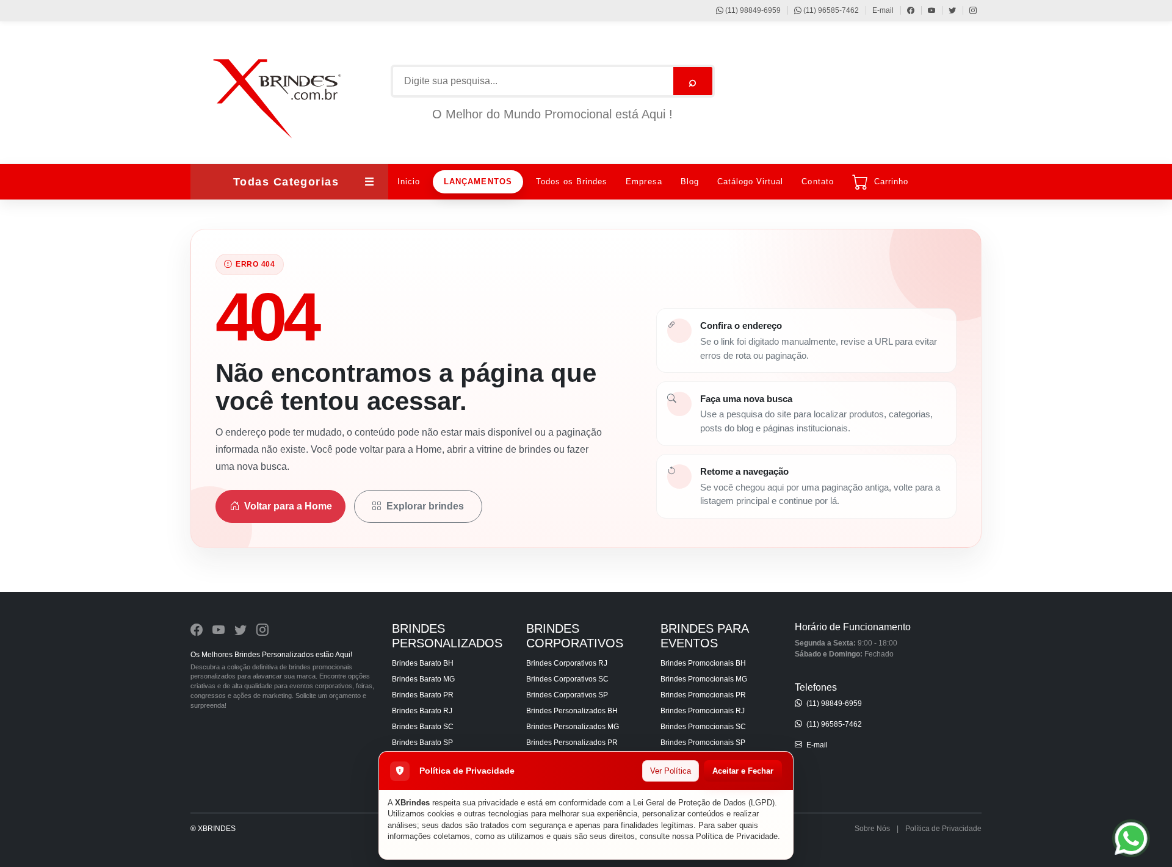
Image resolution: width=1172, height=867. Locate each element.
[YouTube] (925, 10)
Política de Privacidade (737, 836)
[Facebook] (904, 10)
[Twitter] (946, 10)
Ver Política (670, 770)
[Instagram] (967, 10)
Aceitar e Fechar (742, 770)
